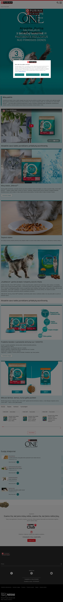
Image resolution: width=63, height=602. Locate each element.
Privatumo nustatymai (20, 74)
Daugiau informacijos (22, 71)
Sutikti (45, 74)
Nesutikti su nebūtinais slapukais (33, 74)
